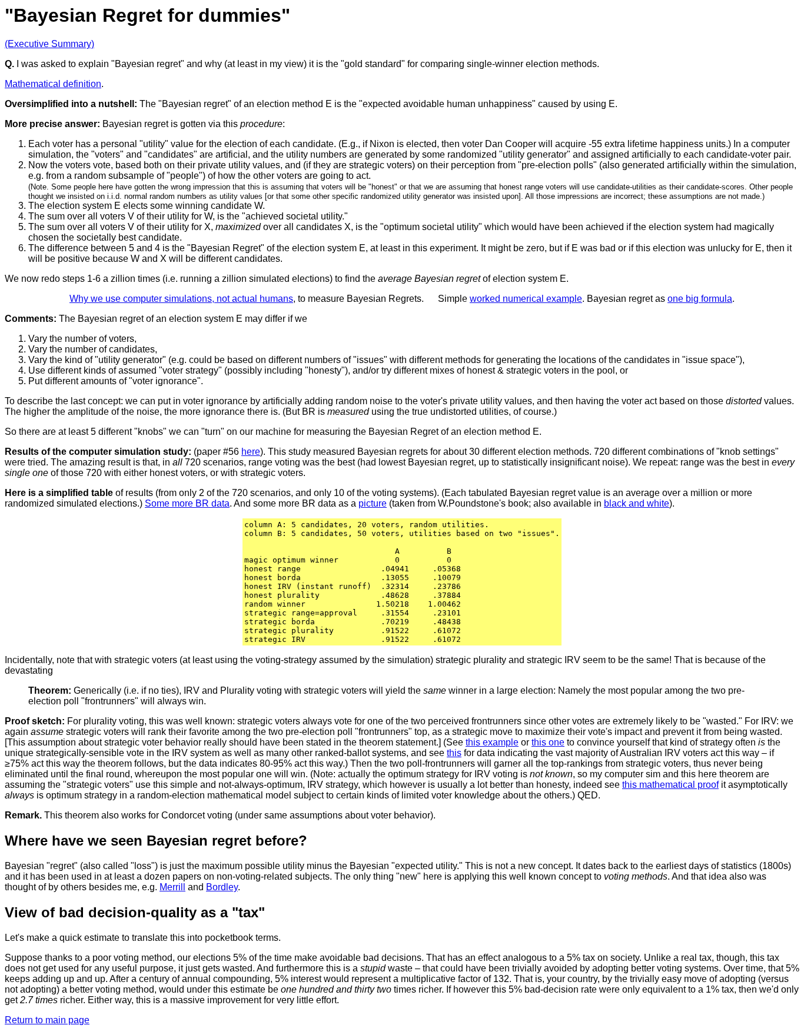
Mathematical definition (53, 84)
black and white (636, 503)
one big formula (699, 299)
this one (547, 742)
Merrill (172, 887)
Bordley (222, 887)
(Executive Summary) (49, 44)
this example (492, 742)
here (250, 452)
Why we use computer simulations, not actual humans (181, 299)
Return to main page (47, 1020)
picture (372, 503)
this (454, 753)
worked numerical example (526, 299)
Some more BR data (187, 503)
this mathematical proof (670, 785)
